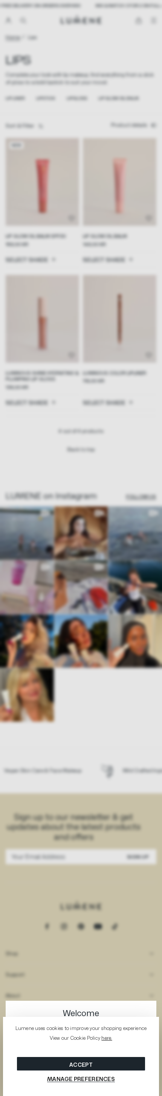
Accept (81, 1064)
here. (106, 1038)
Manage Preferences (81, 1079)
